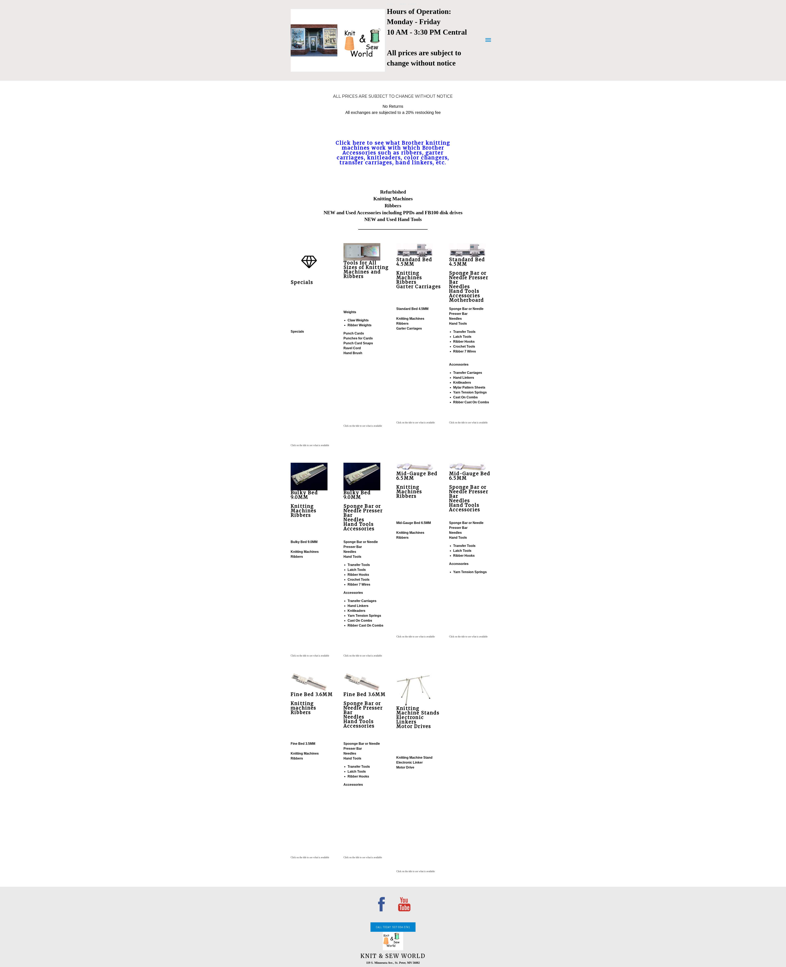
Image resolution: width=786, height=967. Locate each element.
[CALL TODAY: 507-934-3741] (393, 931)
